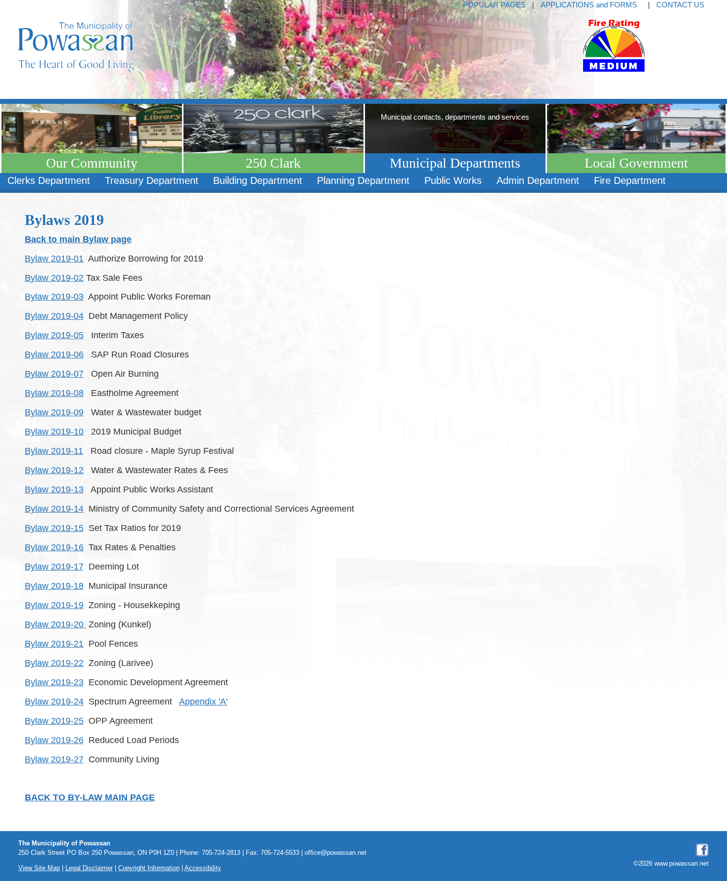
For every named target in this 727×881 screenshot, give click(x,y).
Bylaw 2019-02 (54, 277)
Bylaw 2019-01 (54, 258)
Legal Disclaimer (89, 868)
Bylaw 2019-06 (54, 354)
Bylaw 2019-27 (54, 759)
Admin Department (538, 180)
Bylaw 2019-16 (54, 547)
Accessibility (202, 868)
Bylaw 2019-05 (54, 335)
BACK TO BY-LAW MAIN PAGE (90, 797)
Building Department (257, 180)
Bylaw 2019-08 (54, 393)
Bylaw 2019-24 (54, 701)
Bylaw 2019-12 (54, 470)
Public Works (453, 180)
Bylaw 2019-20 (55, 624)
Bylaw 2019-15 (54, 528)
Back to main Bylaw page (78, 239)
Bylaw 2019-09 (54, 412)
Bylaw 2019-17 (54, 566)
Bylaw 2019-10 (54, 431)
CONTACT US (680, 4)
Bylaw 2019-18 (54, 585)
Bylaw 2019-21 (54, 643)
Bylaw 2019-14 (54, 508)
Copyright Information (149, 868)
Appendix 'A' (203, 701)
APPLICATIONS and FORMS (589, 4)
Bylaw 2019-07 (54, 373)
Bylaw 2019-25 (54, 720)
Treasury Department (151, 180)
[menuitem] (48, 180)
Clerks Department (48, 180)
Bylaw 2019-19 (54, 605)
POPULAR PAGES (494, 4)
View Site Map (39, 868)
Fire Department (630, 180)
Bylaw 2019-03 (54, 296)
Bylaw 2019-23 (54, 682)
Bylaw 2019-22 (54, 663)
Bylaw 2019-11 (54, 450)
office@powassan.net (335, 852)
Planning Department (363, 180)
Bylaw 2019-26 (54, 740)
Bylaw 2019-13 (54, 489)
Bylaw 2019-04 (54, 315)
